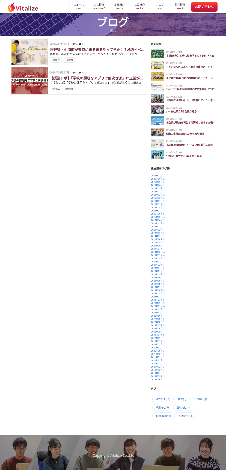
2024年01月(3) (158, 267)
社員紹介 (139, 6)
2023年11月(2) (158, 274)
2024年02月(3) (158, 264)
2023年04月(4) (158, 296)
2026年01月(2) (158, 194)
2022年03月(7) (158, 337)
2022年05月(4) (158, 331)
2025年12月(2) (158, 197)
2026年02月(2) (158, 191)
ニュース (78, 6)
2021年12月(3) (158, 347)
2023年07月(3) (158, 286)
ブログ (160, 6)
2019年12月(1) (158, 369)
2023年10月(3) (158, 277)
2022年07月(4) (158, 325)
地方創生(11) (163, 399)
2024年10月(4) (158, 239)
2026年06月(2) (158, 178)
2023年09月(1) (158, 280)
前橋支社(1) (185, 415)
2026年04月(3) (158, 185)
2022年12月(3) (158, 309)
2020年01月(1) (158, 366)
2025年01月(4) (158, 229)
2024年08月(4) (158, 245)
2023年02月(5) (158, 302)
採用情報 (180, 6)
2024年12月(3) (158, 232)
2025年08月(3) (158, 207)
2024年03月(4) (158, 261)
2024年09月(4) (158, 242)
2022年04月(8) (158, 334)
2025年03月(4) (158, 223)
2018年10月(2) (158, 379)
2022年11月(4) (158, 312)
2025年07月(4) (158, 210)
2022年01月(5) (158, 344)
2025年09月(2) (158, 204)
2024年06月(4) (158, 251)
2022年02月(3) (158, 341)
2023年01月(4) (158, 306)
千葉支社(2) (162, 407)
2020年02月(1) (158, 363)
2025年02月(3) (158, 226)
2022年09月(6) (158, 318)
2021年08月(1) (158, 350)
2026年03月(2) (158, 188)
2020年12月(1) (158, 360)
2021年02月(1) (158, 357)
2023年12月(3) (158, 271)
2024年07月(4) (158, 248)
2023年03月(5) (158, 299)
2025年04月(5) (158, 220)
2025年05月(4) (158, 216)
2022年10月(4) (158, 315)
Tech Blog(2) (163, 415)
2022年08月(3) (158, 321)
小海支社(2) (200, 399)
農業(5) (182, 399)
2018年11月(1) (158, 376)
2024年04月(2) (158, 258)
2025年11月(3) (158, 200)
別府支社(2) (183, 407)
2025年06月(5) (158, 213)
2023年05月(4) (158, 293)
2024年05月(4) (158, 255)
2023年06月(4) (158, 290)
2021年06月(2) (158, 353)
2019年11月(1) (158, 372)
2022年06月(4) (158, 328)
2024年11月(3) (158, 235)
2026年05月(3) (158, 181)
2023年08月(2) (158, 283)
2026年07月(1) (158, 175)
